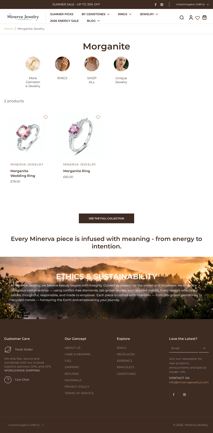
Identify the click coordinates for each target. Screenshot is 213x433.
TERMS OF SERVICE (79, 393)
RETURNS (72, 374)
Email (175, 348)
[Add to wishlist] (45, 117)
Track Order (24, 349)
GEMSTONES (126, 374)
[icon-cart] (204, 17)
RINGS (121, 348)
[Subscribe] (204, 348)
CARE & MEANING (78, 354)
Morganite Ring (76, 171)
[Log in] (190, 17)
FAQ (68, 361)
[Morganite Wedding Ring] (27, 135)
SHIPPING (72, 367)
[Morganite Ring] (80, 135)
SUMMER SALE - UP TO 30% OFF (76, 4)
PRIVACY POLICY (77, 387)
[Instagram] (162, 4)
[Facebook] (155, 4)
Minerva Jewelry (196, 425)
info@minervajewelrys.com (189, 382)
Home (8, 29)
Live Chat (22, 379)
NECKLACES (126, 354)
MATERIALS (73, 380)
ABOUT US (72, 348)
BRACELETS (125, 367)
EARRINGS (124, 361)
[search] (181, 17)
